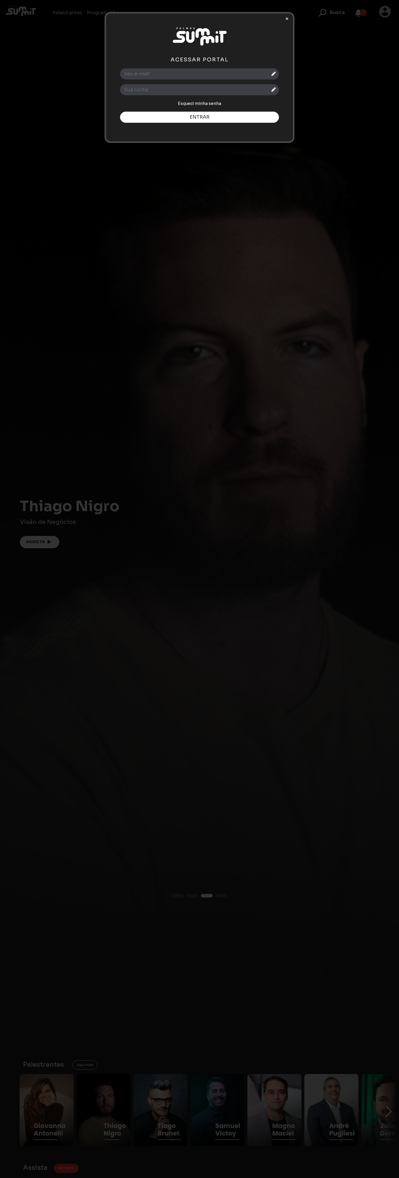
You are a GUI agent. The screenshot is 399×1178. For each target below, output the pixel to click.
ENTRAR (199, 117)
